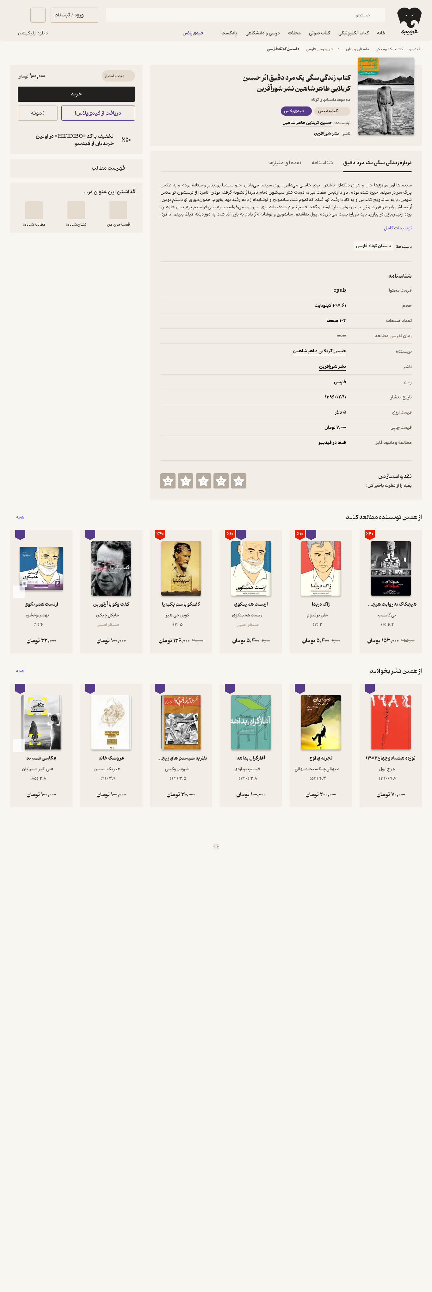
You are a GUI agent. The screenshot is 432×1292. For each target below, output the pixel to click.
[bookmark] (179, 134)
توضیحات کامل (398, 228)
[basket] (38, 15)
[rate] (238, 480)
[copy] (24, 140)
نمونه (38, 113)
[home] (409, 21)
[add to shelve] (118, 210)
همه (20, 517)
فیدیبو (415, 49)
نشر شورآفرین (326, 133)
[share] (209, 134)
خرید (76, 94)
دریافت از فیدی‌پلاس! (98, 113)
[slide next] (19, 591)
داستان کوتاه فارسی (283, 49)
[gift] (194, 134)
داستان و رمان (357, 49)
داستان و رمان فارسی (323, 49)
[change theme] (17, 15)
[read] (34, 210)
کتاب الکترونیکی (389, 49)
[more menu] (164, 134)
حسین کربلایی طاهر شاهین (307, 122)
